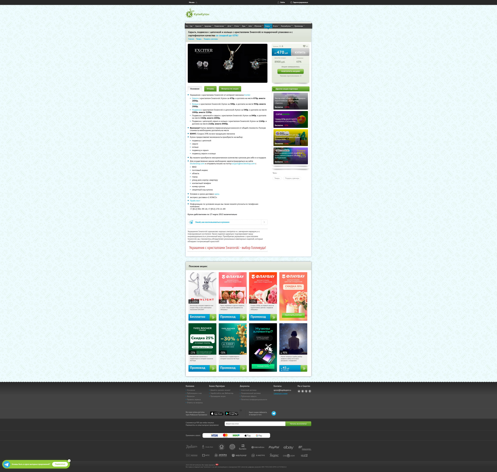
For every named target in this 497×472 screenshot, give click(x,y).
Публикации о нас (194, 393)
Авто (250, 26)
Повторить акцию (290, 71)
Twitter (306, 391)
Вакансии (191, 396)
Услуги (276, 26)
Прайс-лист (195, 200)
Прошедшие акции (218, 396)
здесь (216, 194)
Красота (199, 26)
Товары (268, 26)
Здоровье (208, 26)
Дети (230, 26)
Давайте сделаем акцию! (220, 390)
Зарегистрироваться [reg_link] (300, 2)
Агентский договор (249, 390)
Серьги (195, 98)
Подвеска (196, 109)
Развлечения (220, 26)
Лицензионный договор (251, 393)
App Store (217, 413)
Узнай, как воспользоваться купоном (212, 222)
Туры (244, 26)
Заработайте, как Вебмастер (221, 393)
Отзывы (210, 88)
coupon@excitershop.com (243, 163)
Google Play (231, 413)
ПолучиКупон (287, 26)
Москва (191, 2)
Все (187, 26)
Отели (237, 26)
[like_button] (304, 46)
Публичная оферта (248, 396)
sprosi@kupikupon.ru (282, 390)
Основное (194, 88)
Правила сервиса (194, 399)
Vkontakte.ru (302, 391)
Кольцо (195, 104)
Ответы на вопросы (195, 402)
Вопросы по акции (230, 88)
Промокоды (299, 26)
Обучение (258, 26)
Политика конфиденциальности (254, 399)
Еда (192, 26)
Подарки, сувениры (292, 178)
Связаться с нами (280, 393)
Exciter (247, 95)
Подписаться (60, 464)
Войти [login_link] (282, 2)
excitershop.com (197, 163)
